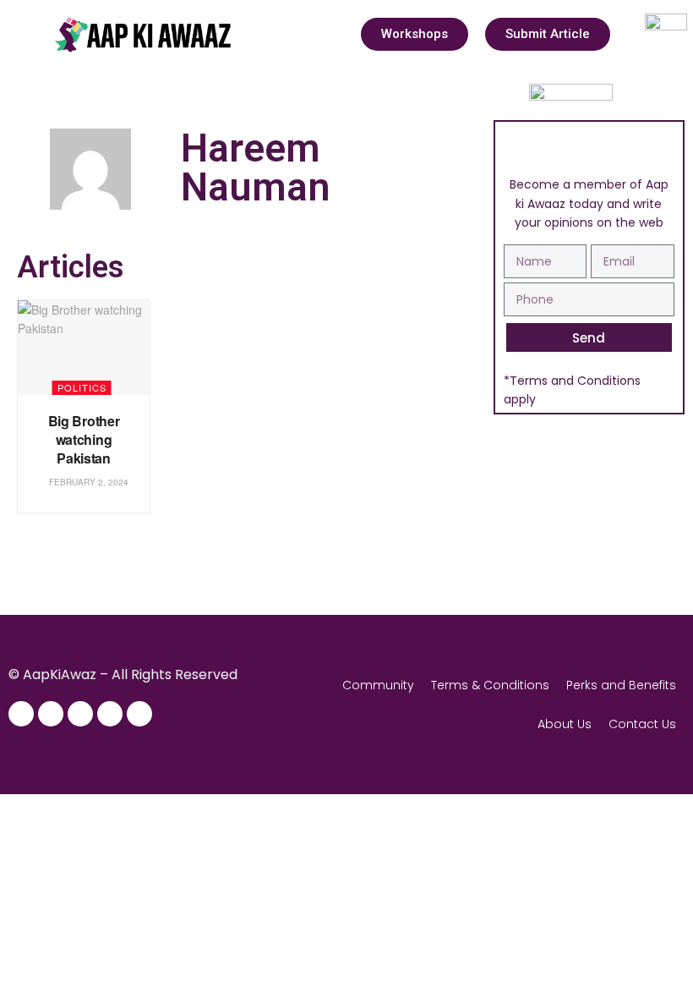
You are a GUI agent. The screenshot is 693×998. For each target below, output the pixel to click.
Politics (81, 387)
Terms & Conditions (490, 685)
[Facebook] (21, 714)
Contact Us (642, 724)
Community (378, 685)
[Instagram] (50, 714)
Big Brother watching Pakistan (83, 440)
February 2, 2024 (87, 482)
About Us (564, 724)
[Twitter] (80, 714)
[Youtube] (110, 714)
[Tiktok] (139, 714)
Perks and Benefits (621, 685)
